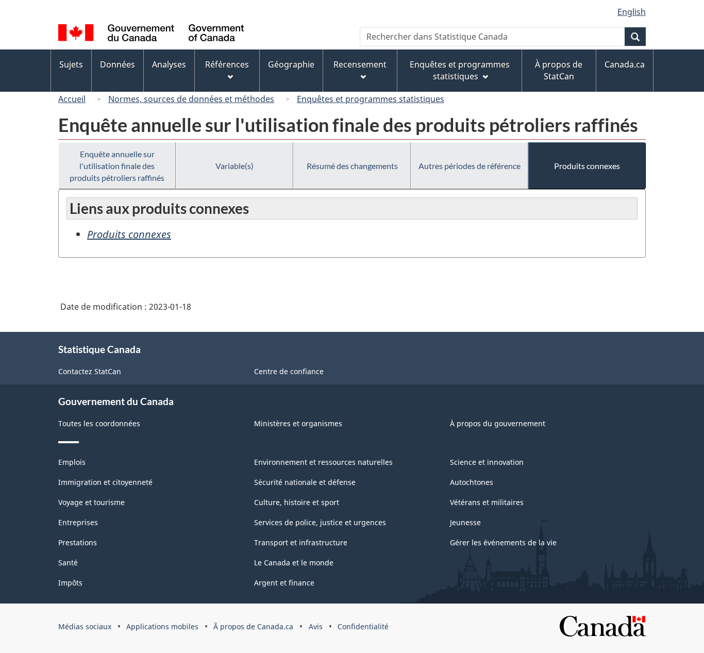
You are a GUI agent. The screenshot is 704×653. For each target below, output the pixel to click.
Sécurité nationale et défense (305, 482)
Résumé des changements (352, 166)
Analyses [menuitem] (169, 64)
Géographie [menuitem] (291, 64)
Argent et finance (284, 583)
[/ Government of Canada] (151, 34)
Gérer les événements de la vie (503, 542)
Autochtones (471, 482)
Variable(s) (234, 166)
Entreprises (78, 522)
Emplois (72, 462)
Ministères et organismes (298, 423)
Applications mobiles (162, 626)
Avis (316, 626)
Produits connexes (587, 166)
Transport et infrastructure (300, 542)
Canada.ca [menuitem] (625, 64)
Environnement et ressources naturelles (323, 462)
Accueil (72, 99)
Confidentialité (363, 626)
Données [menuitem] (117, 64)
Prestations (77, 542)
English (631, 12)
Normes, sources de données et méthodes (191, 99)
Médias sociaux (84, 626)
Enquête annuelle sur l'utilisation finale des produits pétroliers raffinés (117, 165)
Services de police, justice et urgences (320, 522)
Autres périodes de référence (469, 166)
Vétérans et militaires (487, 502)
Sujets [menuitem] (71, 64)
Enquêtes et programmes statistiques (370, 99)
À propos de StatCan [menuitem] (558, 70)
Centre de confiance (289, 371)
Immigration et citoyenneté (105, 482)
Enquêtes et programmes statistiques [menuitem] (460, 70)
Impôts (70, 583)
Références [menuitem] (227, 64)
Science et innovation (487, 462)
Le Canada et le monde (293, 562)
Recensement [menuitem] (360, 64)
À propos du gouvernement (497, 423)
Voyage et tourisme (91, 502)
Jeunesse (465, 522)
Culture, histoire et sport (296, 502)
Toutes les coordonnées (99, 423)
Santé (68, 562)
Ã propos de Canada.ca (253, 626)
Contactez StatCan (89, 371)
